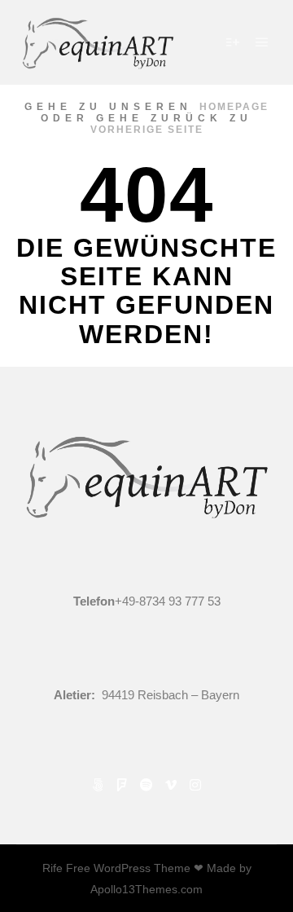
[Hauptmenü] (262, 42)
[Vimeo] (170, 784)
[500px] (97, 784)
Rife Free (66, 868)
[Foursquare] (122, 784)
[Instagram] (195, 784)
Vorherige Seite (146, 129)
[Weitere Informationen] (232, 42)
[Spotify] (146, 784)
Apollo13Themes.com (146, 889)
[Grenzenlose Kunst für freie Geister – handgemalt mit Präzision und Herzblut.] (97, 42)
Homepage (234, 106)
